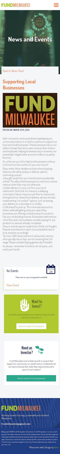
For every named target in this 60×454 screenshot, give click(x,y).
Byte (56, 447)
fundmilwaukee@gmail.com (15, 423)
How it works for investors (31, 326)
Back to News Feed (13, 71)
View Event (13, 285)
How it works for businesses (31, 378)
